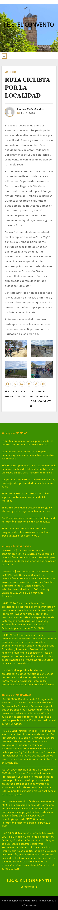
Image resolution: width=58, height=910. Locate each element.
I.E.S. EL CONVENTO (29, 24)
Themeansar (31, 905)
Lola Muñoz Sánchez (33, 109)
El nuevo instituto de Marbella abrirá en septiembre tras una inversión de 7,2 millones (25, 497)
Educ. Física (10, 72)
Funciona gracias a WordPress (20, 900)
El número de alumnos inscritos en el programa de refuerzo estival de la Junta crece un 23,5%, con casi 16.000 (26, 532)
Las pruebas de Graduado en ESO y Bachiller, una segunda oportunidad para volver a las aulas (28, 483)
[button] (4, 56)
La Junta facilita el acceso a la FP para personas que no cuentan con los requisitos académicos (28, 455)
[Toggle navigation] (54, 56)
